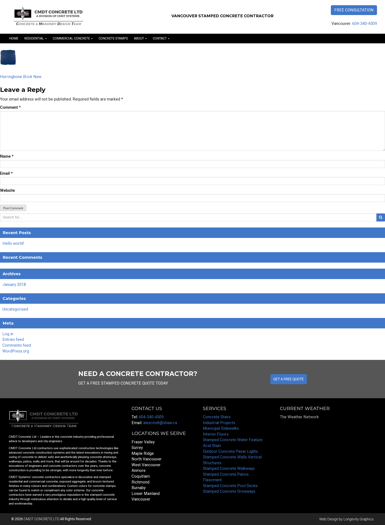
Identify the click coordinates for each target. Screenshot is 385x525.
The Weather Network (299, 416)
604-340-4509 (364, 23)
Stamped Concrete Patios (226, 474)
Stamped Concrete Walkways (229, 468)
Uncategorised (15, 309)
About (139, 38)
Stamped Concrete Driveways (229, 491)
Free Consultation (354, 10)
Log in (7, 333)
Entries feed (13, 339)
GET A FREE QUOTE (288, 379)
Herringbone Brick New (21, 76)
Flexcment (212, 479)
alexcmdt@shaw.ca (160, 422)
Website (7, 190)
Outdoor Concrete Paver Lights (230, 451)
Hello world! (13, 243)
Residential (34, 38)
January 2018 (14, 284)
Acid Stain (212, 445)
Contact (160, 38)
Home (13, 38)
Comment (10, 107)
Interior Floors (216, 434)
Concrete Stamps (113, 38)
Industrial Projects (219, 422)
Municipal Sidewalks (221, 428)
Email (6, 173)
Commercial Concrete (72, 38)
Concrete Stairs (217, 416)
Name (6, 156)
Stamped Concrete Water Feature (232, 439)
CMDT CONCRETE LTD (41, 519)
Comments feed (16, 345)
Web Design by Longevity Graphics (346, 519)
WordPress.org (15, 351)
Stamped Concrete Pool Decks (230, 485)
